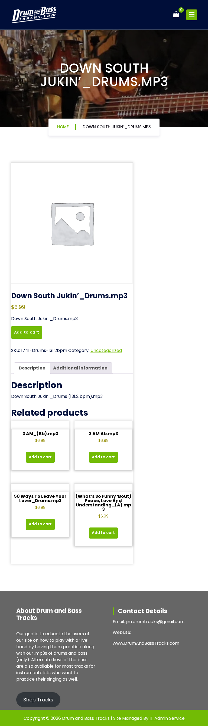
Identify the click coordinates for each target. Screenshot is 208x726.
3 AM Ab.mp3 (103, 434)
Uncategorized (106, 350)
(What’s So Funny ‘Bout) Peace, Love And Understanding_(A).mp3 (103, 502)
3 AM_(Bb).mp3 (40, 434)
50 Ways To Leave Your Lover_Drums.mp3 (40, 498)
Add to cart (27, 332)
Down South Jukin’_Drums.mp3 (117, 127)
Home (63, 127)
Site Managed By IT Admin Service (149, 718)
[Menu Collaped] (191, 14)
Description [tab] (32, 368)
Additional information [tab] (80, 368)
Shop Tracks (38, 699)
